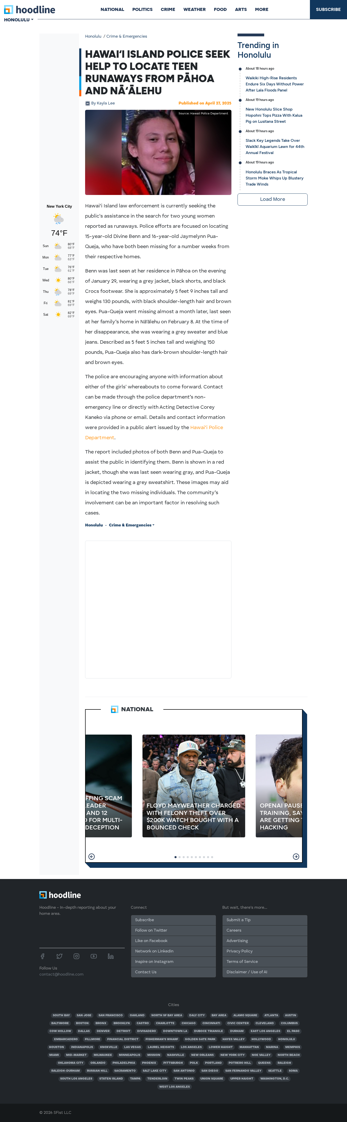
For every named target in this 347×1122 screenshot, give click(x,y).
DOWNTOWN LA (175, 1031)
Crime (168, 9)
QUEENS (264, 1063)
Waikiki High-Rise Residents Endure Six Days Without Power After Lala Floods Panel (275, 84)
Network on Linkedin (154, 951)
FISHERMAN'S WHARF (162, 1039)
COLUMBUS (289, 1023)
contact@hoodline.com (61, 975)
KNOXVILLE (108, 1047)
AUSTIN (290, 1015)
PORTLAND (213, 1063)
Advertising (237, 941)
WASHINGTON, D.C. (274, 1078)
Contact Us (145, 972)
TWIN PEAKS (184, 1078)
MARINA (272, 1047)
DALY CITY (197, 1015)
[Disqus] (158, 608)
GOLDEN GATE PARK (200, 1039)
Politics (142, 9)
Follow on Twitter (151, 931)
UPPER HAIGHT (241, 1078)
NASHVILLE (175, 1055)
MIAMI (54, 1055)
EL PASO (293, 1031)
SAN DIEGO (209, 1070)
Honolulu (93, 37)
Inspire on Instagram (154, 962)
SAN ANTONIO (184, 1070)
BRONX (101, 1023)
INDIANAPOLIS (82, 1047)
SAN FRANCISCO (111, 1015)
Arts (241, 9)
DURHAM (237, 1031)
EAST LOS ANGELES (265, 1031)
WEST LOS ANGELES (174, 1086)
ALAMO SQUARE (245, 1015)
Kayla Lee (103, 103)
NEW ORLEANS (202, 1055)
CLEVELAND (265, 1023)
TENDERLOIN (157, 1078)
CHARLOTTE (165, 1023)
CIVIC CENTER (238, 1023)
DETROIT (123, 1031)
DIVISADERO (146, 1031)
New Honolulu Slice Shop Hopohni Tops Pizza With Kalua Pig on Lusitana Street (274, 115)
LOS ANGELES (191, 1047)
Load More (272, 199)
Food (220, 9)
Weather (194, 9)
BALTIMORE (60, 1023)
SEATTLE (275, 1070)
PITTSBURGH (173, 1063)
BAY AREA (219, 1015)
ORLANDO (97, 1063)
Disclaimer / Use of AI (247, 972)
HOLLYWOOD (261, 1039)
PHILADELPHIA (124, 1063)
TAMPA (135, 1078)
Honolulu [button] (17, 20)
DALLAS (84, 1031)
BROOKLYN (122, 1023)
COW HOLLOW (60, 1031)
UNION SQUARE (211, 1078)
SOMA (293, 1070)
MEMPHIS (292, 1047)
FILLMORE (92, 1039)
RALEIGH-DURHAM (65, 1070)
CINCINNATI (211, 1023)
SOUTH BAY (61, 1015)
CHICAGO (189, 1023)
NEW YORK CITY (232, 1055)
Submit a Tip (238, 920)
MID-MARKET (76, 1055)
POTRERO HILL (240, 1063)
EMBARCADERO (66, 1039)
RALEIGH (284, 1063)
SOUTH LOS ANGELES (76, 1078)
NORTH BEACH (289, 1055)
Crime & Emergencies (126, 37)
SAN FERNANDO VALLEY (243, 1070)
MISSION (153, 1055)
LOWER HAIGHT (221, 1047)
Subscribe (328, 9)
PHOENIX (149, 1063)
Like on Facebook (151, 941)
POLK (194, 1063)
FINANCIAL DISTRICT (122, 1039)
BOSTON (82, 1023)
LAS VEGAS (132, 1047)
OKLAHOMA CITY (70, 1063)
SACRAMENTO (125, 1070)
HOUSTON (56, 1047)
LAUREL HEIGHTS (161, 1047)
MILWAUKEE (103, 1055)
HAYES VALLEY (234, 1039)
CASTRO (143, 1023)
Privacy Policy (240, 951)
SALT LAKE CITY (154, 1070)
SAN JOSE (84, 1015)
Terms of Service (242, 962)
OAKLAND (137, 1015)
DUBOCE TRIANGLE (208, 1031)
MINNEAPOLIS (129, 1055)
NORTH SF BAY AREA (166, 1015)
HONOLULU (286, 1039)
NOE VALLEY (261, 1055)
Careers (234, 931)
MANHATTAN (249, 1047)
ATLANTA (271, 1015)
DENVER (103, 1031)
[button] (91, 856)
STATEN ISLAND (111, 1078)
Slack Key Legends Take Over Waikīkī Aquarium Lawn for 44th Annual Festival (275, 146)
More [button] (262, 9)
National (112, 9)
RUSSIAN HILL (97, 1070)
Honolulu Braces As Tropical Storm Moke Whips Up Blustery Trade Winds (275, 178)
